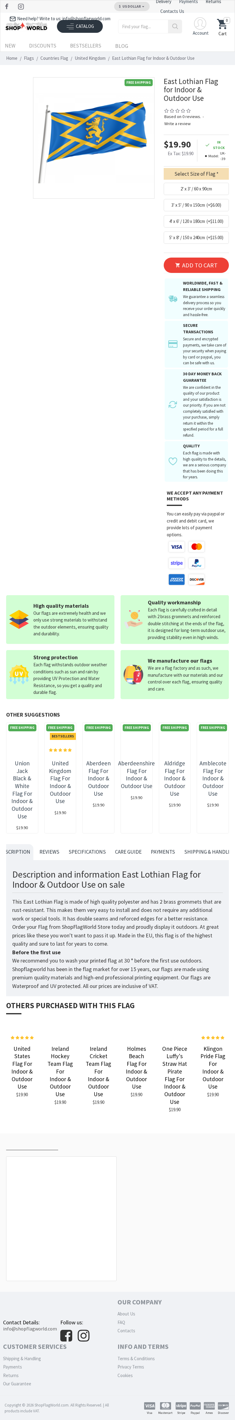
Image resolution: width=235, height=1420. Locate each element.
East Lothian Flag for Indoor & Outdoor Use (62, 1267)
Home (11, 58)
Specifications (87, 851)
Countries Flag (54, 58)
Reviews (49, 851)
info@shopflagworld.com (30, 1329)
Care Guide (128, 851)
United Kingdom (90, 58)
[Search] (175, 26)
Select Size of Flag (194, 173)
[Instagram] (21, 6)
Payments (163, 851)
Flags (29, 58)
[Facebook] (7, 6)
